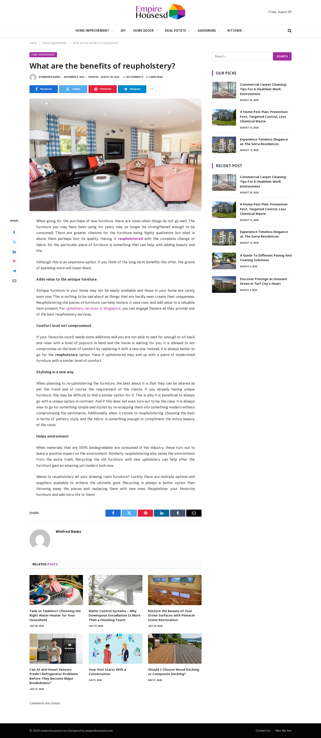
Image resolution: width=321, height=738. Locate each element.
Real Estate (175, 30)
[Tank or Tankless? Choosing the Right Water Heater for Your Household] (56, 590)
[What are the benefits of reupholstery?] (115, 155)
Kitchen (235, 30)
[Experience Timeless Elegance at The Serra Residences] (224, 145)
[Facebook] (14, 232)
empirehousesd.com (99, 730)
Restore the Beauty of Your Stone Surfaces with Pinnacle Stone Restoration (171, 615)
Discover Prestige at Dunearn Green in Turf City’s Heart (263, 281)
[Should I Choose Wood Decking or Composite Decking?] (175, 649)
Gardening (207, 30)
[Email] (14, 280)
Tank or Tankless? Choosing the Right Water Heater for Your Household (55, 615)
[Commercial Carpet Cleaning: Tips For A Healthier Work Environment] (224, 90)
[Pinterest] (14, 261)
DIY (123, 30)
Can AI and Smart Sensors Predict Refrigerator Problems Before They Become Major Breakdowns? (53, 676)
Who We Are (283, 730)
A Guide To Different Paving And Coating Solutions (266, 257)
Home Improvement (92, 30)
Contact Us (263, 730)
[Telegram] (14, 271)
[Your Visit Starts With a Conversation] (115, 649)
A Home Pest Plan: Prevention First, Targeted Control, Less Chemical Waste (264, 116)
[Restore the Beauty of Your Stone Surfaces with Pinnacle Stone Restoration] (175, 590)
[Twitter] (14, 242)
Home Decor (143, 30)
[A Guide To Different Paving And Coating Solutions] (224, 261)
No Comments (134, 77)
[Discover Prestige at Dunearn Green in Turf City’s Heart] (224, 284)
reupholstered (130, 239)
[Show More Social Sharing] (151, 89)
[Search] (289, 31)
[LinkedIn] (14, 251)
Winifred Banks (51, 77)
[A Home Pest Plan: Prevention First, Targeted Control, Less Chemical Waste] (224, 117)
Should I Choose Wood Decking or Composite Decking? (173, 671)
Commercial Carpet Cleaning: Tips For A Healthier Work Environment (263, 89)
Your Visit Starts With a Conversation (107, 671)
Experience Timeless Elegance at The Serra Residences (264, 141)
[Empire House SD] (160, 12)
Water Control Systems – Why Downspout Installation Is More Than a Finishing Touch (114, 615)
